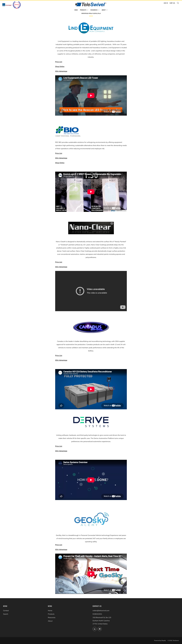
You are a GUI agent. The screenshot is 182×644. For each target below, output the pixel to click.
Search (5, 614)
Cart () (172, 3)
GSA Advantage (61, 158)
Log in (166, 3)
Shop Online (59, 66)
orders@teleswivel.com (101, 611)
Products (83, 10)
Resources (94, 10)
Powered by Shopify (160, 640)
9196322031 (97, 614)
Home (76, 10)
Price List (58, 262)
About (104, 10)
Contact (6, 611)
